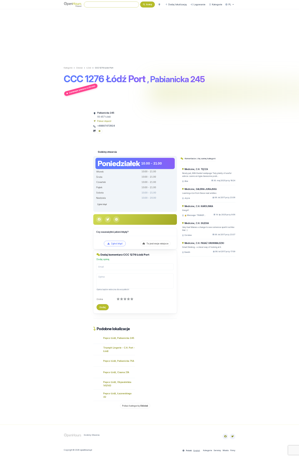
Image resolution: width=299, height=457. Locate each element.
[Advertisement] (149, 34)
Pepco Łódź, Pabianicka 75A (118, 361)
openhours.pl (86, 450)
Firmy (232, 450)
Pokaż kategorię (135, 405)
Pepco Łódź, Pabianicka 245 (118, 338)
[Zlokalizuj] (159, 4)
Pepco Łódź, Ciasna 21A (116, 372)
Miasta (226, 450)
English (196, 450)
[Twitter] (232, 436)
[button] (229, 4)
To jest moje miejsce (157, 243)
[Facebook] (225, 436)
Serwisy (217, 450)
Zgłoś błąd (102, 204)
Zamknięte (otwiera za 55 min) (82, 89)
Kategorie (207, 450)
